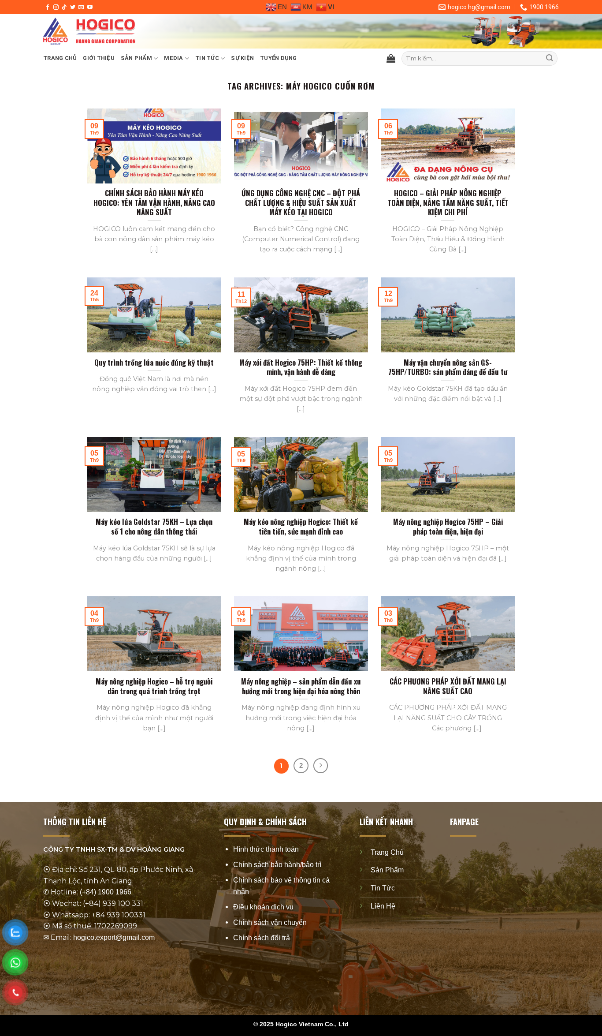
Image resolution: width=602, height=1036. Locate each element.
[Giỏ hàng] (390, 58)
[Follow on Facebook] (47, 7)
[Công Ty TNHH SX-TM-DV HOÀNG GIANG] (175, 31)
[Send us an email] (81, 7)
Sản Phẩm (387, 870)
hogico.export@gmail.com (114, 937)
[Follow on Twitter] (72, 7)
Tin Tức (383, 888)
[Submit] (549, 58)
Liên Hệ (383, 905)
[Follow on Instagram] (56, 7)
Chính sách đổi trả (261, 938)
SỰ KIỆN (242, 58)
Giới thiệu (99, 58)
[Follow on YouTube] (90, 7)
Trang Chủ (387, 852)
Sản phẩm (136, 58)
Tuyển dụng (278, 58)
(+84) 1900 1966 (105, 892)
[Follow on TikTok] (64, 7)
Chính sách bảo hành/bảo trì (277, 864)
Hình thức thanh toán (266, 849)
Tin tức (207, 58)
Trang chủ (60, 58)
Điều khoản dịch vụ (263, 907)
